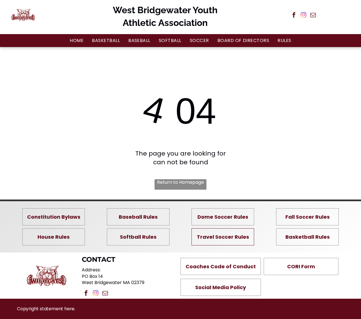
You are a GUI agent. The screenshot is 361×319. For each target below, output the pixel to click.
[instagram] (303, 16)
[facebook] (294, 16)
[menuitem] (76, 40)
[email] (313, 16)
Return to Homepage (180, 182)
